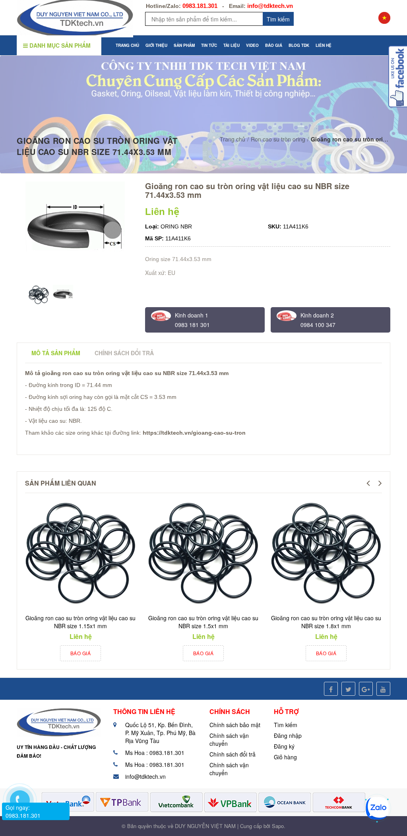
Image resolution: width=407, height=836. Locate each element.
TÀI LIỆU (231, 45)
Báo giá (80, 653)
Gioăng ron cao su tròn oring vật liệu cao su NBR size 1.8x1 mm (326, 622)
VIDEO (252, 45)
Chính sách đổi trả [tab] (124, 353)
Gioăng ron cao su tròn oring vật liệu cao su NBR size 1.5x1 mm (203, 622)
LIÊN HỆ (323, 45)
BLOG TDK (299, 45)
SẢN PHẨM (184, 45)
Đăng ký (284, 746)
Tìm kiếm (285, 725)
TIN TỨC (209, 45)
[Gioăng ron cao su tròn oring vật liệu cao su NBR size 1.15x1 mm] (80, 553)
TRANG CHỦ (127, 45)
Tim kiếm (278, 19)
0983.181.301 (199, 5)
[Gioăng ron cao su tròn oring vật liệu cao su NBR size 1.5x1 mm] (203, 553)
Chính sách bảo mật (234, 725)
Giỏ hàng (285, 757)
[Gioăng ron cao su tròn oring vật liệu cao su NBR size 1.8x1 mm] (326, 553)
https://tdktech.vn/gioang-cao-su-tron (194, 433)
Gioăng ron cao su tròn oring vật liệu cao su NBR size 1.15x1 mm (80, 622)
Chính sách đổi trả (232, 754)
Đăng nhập (288, 735)
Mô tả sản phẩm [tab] (55, 353)
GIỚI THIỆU (156, 45)
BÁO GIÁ (273, 45)
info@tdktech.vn (270, 5)
